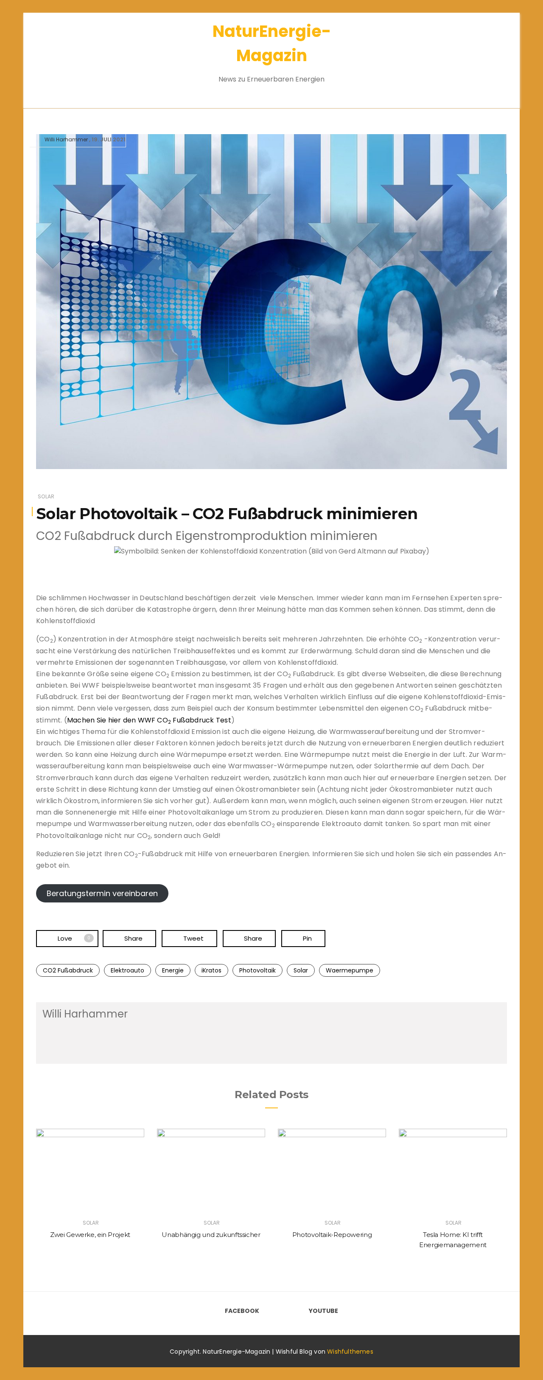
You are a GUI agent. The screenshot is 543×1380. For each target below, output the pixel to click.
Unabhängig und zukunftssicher (211, 1235)
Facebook (242, 1311)
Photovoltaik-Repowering (332, 1235)
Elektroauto (127, 970)
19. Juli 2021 (109, 139)
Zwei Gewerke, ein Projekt (90, 1235)
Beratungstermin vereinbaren (102, 893)
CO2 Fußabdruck (68, 970)
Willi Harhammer (66, 139)
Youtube (323, 1311)
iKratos (211, 970)
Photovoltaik (257, 970)
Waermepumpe (349, 970)
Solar (46, 496)
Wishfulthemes (350, 1351)
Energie (173, 970)
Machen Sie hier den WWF (111, 720)
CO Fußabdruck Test (194, 720)
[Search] (487, 55)
